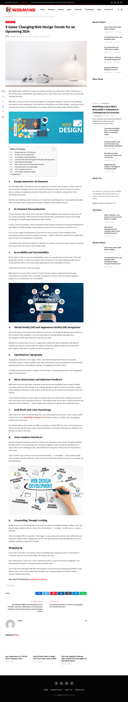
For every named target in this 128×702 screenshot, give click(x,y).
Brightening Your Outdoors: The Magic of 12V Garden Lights (112, 167)
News (99, 9)
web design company (32, 417)
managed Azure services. (37, 579)
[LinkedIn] (3, 107)
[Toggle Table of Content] (52, 149)
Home (42, 9)
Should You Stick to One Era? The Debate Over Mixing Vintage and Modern (113, 144)
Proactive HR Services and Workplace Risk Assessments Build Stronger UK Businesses (113, 38)
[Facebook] (3, 96)
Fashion (61, 9)
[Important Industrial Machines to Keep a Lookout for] (97, 70)
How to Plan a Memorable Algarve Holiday (112, 28)
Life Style (78, 9)
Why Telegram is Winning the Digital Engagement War (112, 59)
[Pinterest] (3, 112)
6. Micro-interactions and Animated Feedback (27, 164)
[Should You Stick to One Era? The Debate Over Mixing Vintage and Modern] (97, 144)
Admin (13, 36)
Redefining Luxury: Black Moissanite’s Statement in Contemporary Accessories (105, 109)
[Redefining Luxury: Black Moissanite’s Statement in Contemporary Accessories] (107, 92)
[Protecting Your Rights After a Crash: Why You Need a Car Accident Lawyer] (97, 130)
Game (69, 9)
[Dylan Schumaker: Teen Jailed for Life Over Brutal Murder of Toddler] (97, 217)
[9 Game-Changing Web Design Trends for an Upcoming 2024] (46, 64)
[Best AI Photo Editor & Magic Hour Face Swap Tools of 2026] (46, 646)
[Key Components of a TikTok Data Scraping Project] (18, 646)
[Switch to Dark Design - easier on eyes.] (118, 9)
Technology (89, 9)
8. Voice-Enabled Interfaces (21, 169)
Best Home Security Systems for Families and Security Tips (112, 155)
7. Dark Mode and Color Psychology (24, 167)
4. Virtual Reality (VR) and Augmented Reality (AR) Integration (33, 160)
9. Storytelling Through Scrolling (23, 172)
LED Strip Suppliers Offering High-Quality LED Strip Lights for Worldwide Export (74, 659)
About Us (68, 690)
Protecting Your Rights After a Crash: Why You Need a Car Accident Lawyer (112, 131)
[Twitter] (3, 101)
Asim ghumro (105, 103)
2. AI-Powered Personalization (22, 155)
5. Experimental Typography (21, 162)
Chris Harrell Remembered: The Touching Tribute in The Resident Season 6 (112, 230)
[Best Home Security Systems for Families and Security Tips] (97, 155)
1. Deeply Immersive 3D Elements (23, 152)
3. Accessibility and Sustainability (23, 157)
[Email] (3, 117)
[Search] (121, 9)
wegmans (60, 695)
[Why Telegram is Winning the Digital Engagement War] (97, 59)
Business (51, 9)
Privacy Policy (56, 690)
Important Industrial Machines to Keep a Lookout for (111, 69)
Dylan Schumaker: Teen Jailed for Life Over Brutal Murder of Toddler (112, 217)
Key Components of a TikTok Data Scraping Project (47, 2)
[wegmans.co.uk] (21, 9)
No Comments (35, 36)
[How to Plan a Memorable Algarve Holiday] (97, 29)
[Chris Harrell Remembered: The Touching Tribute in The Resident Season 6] (97, 229)
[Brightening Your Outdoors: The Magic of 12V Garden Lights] (97, 167)
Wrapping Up (16, 174)
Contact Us (108, 9)
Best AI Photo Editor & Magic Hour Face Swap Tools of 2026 (44, 658)
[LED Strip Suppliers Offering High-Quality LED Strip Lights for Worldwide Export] (74, 646)
